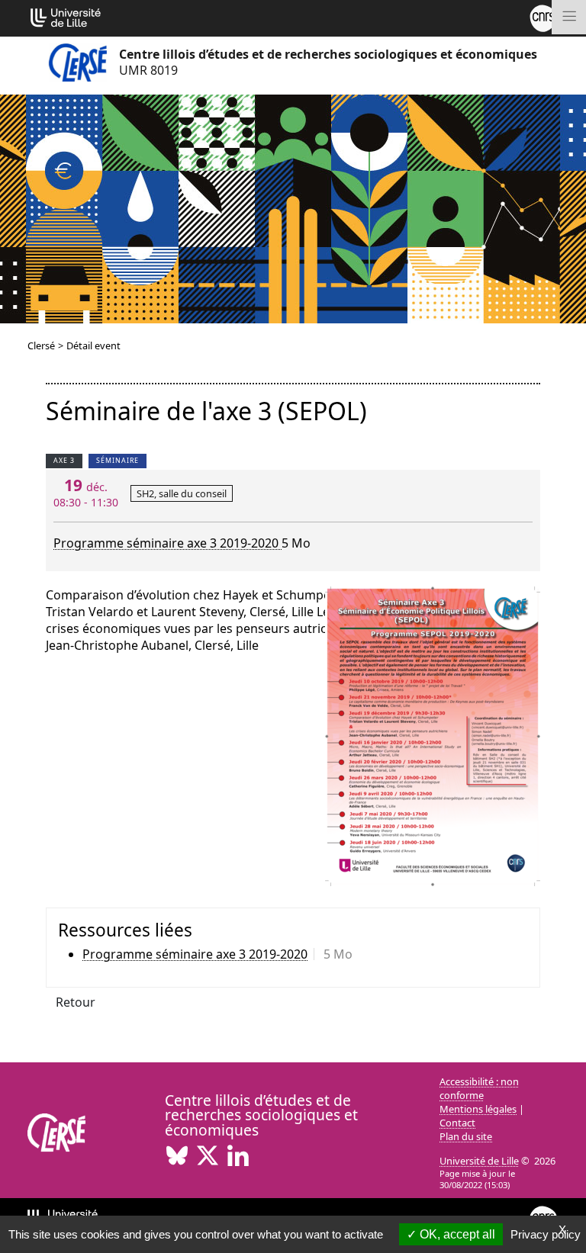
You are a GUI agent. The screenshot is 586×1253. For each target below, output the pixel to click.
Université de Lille (479, 1161)
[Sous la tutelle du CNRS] (543, 16)
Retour (75, 1002)
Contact (457, 1122)
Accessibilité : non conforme (479, 1088)
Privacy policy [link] (545, 1234)
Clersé (41, 345)
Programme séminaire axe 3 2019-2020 (167, 543)
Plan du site (466, 1136)
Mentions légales (478, 1109)
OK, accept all (456, 1234)
